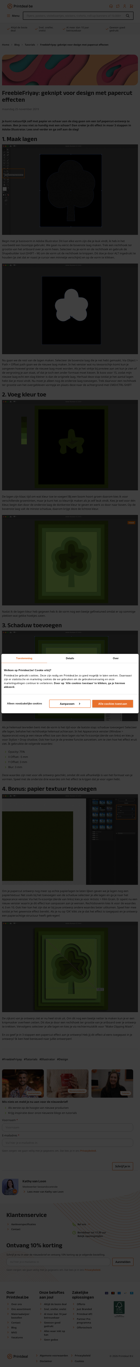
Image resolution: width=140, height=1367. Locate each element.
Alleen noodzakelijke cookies (24, 703)
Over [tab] (116, 658)
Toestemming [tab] (24, 658)
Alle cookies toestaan (112, 704)
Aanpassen (67, 704)
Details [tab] (70, 658)
